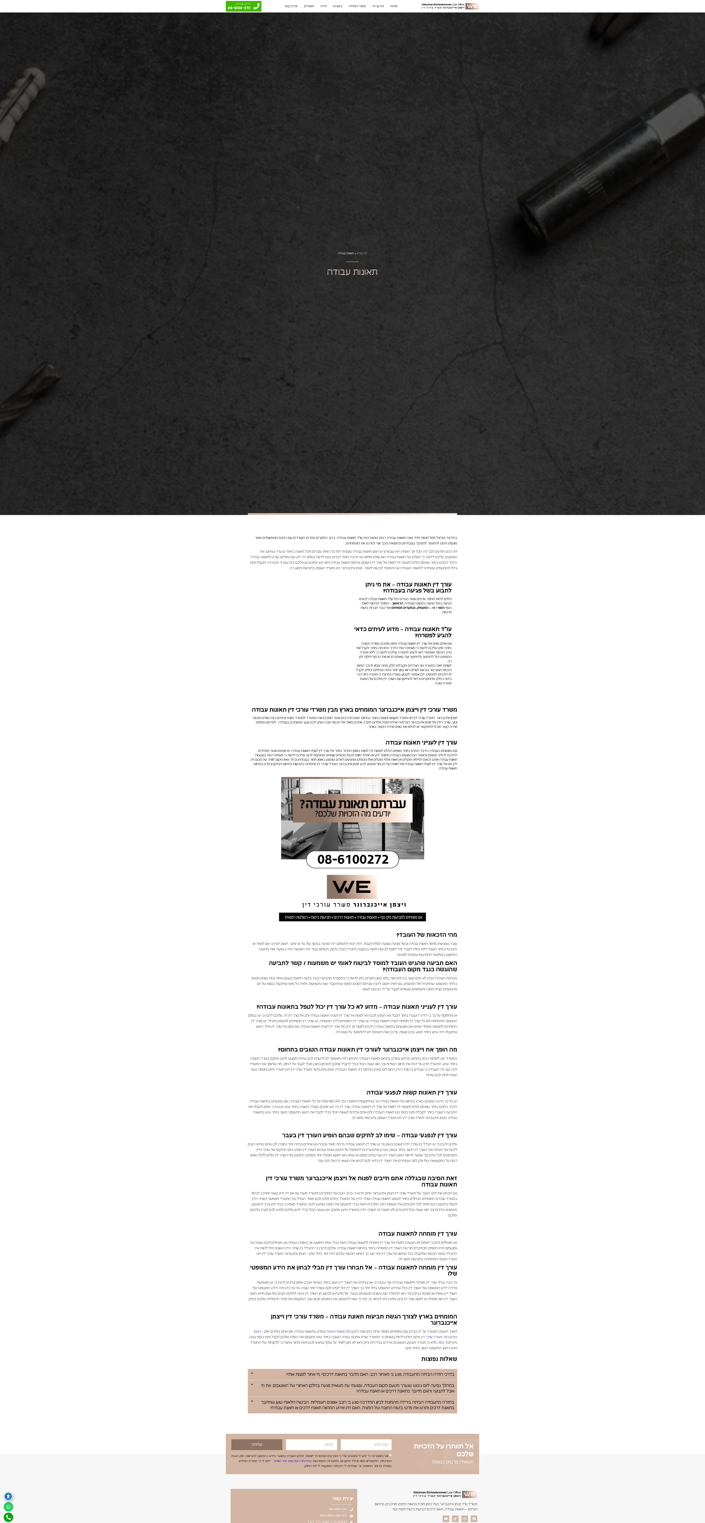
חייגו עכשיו (243, 4)
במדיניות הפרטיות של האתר (292, 1461)
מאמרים (309, 6)
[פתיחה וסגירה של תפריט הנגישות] (8, 1496)
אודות (393, 6)
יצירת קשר (291, 6)
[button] (352, 1374)
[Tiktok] (455, 1518)
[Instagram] (464, 1518)
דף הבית (362, 253)
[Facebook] (474, 1518)
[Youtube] (446, 1518)
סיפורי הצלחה (357, 6)
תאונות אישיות (336, 1331)
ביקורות (338, 6)
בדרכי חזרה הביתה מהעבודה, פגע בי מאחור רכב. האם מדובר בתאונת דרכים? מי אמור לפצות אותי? (370, 1374)
